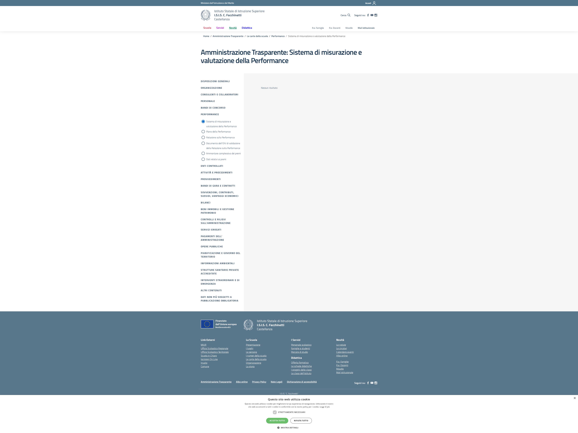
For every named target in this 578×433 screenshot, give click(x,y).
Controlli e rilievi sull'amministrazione (216, 221)
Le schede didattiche (301, 366)
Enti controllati (212, 166)
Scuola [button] (207, 28)
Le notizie (341, 345)
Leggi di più (325, 406)
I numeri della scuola (256, 355)
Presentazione (253, 345)
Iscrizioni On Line (209, 359)
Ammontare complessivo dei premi (223, 153)
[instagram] (375, 15)
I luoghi (249, 348)
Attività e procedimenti (217, 172)
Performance (210, 114)
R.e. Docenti (334, 28)
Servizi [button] (220, 28)
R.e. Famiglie (318, 28)
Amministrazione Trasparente (216, 382)
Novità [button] (233, 28)
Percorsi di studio (299, 352)
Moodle (349, 28)
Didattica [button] (247, 28)
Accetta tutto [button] (277, 420)
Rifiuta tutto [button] (301, 420)
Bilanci (206, 202)
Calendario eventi (345, 352)
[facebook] (368, 15)
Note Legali (276, 382)
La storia (250, 366)
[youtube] (372, 15)
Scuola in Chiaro (209, 355)
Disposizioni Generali (215, 81)
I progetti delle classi (301, 370)
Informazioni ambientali (218, 263)
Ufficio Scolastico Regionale (214, 348)
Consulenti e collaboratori (219, 94)
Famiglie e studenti (300, 348)
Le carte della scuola (256, 359)
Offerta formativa (300, 362)
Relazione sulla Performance (220, 137)
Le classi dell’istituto (301, 373)
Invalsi (204, 363)
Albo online (342, 355)
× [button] (574, 398)
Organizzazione (211, 88)
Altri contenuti (211, 290)
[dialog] (289, 414)
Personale (208, 101)
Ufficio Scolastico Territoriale (215, 352)
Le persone (251, 352)
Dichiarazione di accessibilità (302, 382)
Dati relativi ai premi (216, 159)
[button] (289, 427)
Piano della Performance (218, 131)
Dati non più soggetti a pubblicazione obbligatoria (219, 298)
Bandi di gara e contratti (218, 185)
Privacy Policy (259, 382)
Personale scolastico (301, 345)
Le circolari (341, 348)
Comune (205, 366)
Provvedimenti (211, 179)
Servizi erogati (211, 229)
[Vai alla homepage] (205, 15)
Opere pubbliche (212, 246)
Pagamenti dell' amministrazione (212, 238)
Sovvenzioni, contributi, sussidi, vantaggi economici (220, 194)
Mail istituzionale (366, 28)
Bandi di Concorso (213, 107)
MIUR (203, 345)
